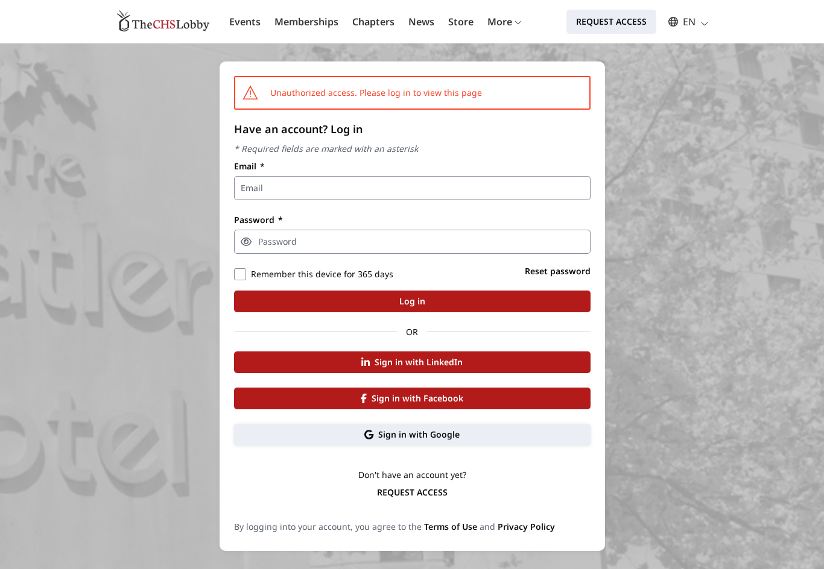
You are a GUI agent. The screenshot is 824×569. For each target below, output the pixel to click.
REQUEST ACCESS (412, 492)
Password (258, 220)
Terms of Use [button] (450, 526)
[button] (682, 21)
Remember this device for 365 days (322, 274)
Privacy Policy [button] (526, 526)
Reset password (558, 271)
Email (249, 166)
